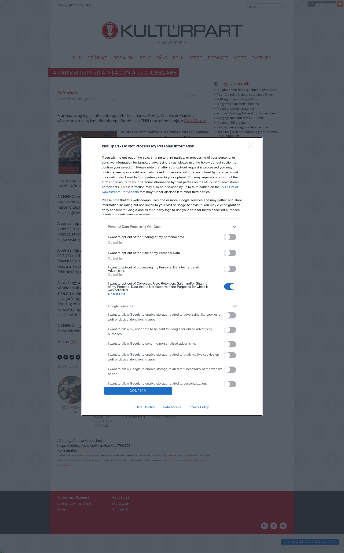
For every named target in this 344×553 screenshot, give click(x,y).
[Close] (253, 146)
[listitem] (172, 226)
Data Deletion (145, 407)
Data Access (172, 407)
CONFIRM (138, 390)
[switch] (230, 237)
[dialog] (172, 276)
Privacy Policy (198, 407)
